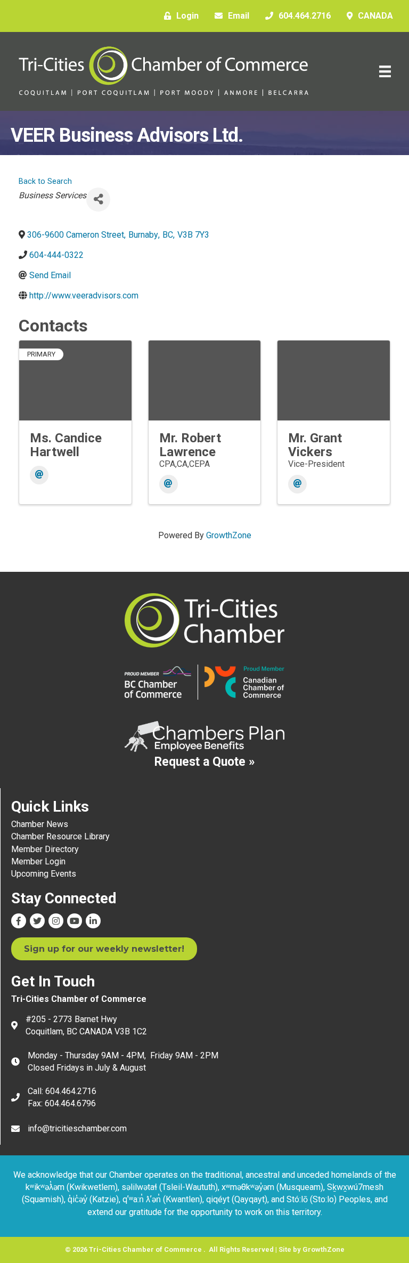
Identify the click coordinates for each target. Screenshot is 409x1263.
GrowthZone (228, 535)
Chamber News (39, 824)
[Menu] (385, 71)
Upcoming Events (43, 874)
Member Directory (45, 849)
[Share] (98, 200)
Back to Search (45, 181)
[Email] (39, 475)
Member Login (38, 861)
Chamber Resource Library (60, 836)
